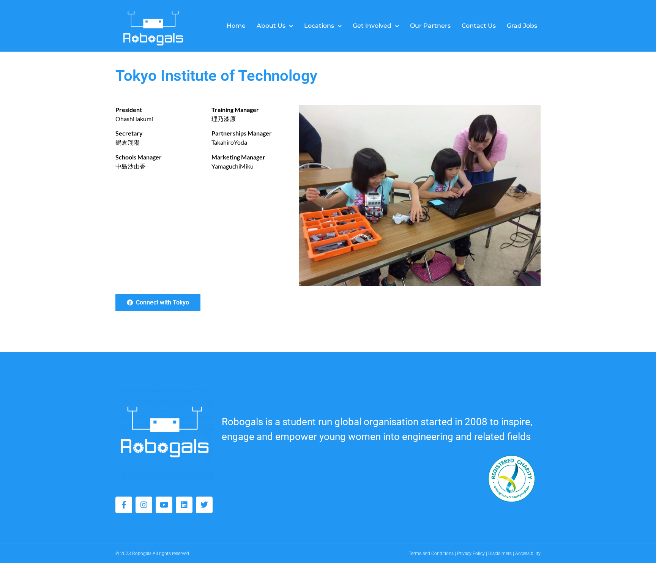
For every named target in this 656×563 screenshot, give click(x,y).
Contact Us (479, 25)
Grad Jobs (522, 25)
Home (236, 25)
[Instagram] (144, 505)
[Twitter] (204, 505)
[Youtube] (164, 505)
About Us (271, 25)
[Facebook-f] (123, 505)
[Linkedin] (184, 505)
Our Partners (430, 25)
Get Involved (372, 25)
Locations (319, 25)
